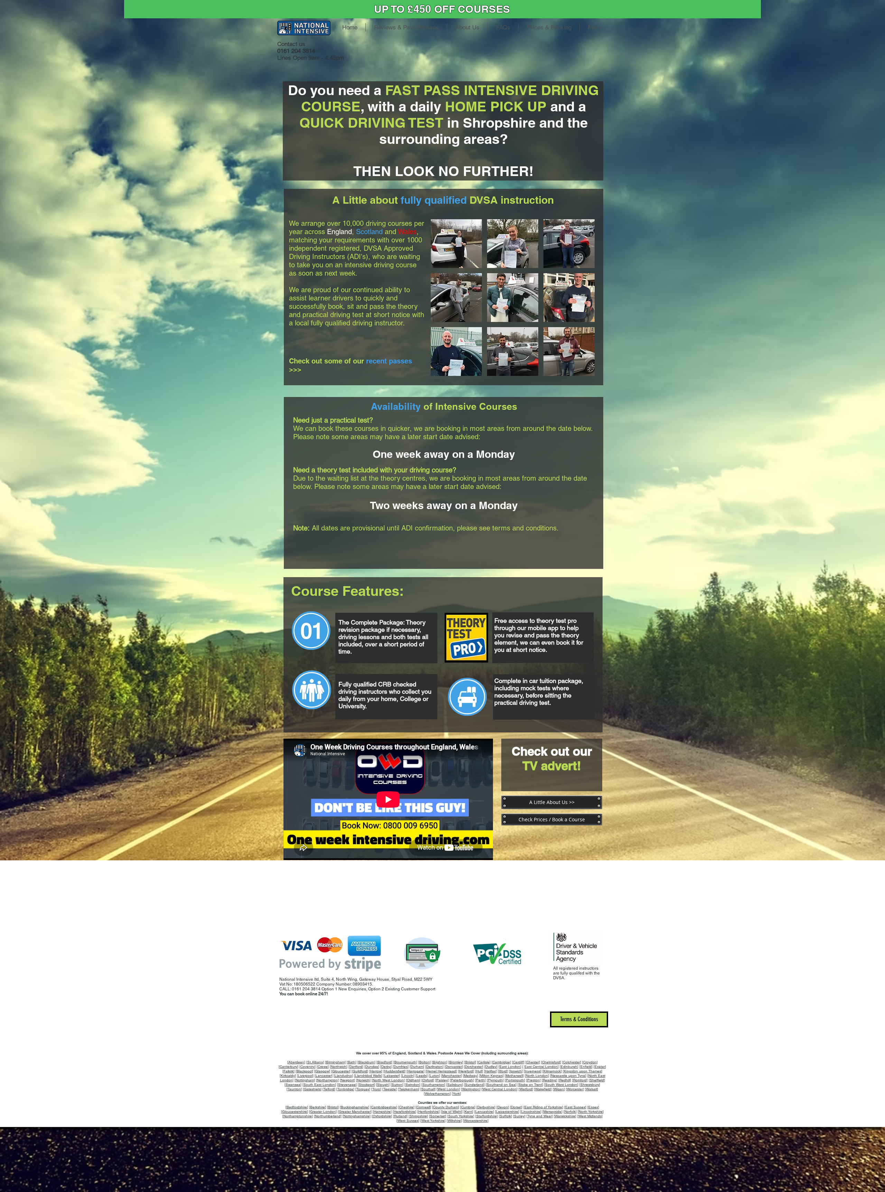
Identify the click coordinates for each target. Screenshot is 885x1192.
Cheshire (406, 1107)
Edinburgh (569, 1066)
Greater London (323, 1111)
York (456, 1093)
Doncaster (454, 1066)
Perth (480, 1080)
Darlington (434, 1066)
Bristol (470, 1062)
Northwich (338, 1066)
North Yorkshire (591, 1111)
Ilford (503, 1071)
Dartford (356, 1066)
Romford (580, 1080)
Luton (434, 1075)
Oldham (413, 1080)
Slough (383, 1084)
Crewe (323, 1066)
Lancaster (324, 1075)
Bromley (455, 1062)
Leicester (391, 1075)
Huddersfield (394, 1071)
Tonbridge (345, 1089)
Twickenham (408, 1089)
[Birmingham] (335, 1062)
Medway (470, 1075)
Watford (526, 1089)
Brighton (439, 1062)
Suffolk (505, 1116)
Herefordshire (404, 1111)
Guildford (360, 1071)
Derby (386, 1066)
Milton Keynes (491, 1075)
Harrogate (415, 1071)
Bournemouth (405, 1062)
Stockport (366, 1084)
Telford (329, 1089)
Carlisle (484, 1062)
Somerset (437, 1116)
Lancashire (484, 1111)
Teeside (389, 1089)
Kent (468, 1111)
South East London (319, 1084)
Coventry (307, 1066)
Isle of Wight (452, 1111)
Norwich (363, 1080)
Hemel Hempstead (441, 1071)
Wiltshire (454, 1120)
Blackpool (304, 1071)
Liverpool (305, 1075)
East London (510, 1066)
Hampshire (382, 1111)
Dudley (490, 1066)
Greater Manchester (355, 1111)
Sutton (397, 1084)
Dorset (516, 1107)
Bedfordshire (297, 1107)
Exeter (600, 1066)
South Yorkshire (460, 1116)
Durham (417, 1066)
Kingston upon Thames (582, 1071)
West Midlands (590, 1116)
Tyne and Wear (540, 1116)
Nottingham (305, 1080)
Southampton (433, 1084)
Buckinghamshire (354, 1107)
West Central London (499, 1089)
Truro (376, 1089)
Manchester (451, 1075)
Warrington (470, 1089)
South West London (561, 1084)
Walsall (591, 1089)
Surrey (519, 1116)
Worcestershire (475, 1120)
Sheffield (597, 1080)
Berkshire (317, 1107)
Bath (351, 1062)
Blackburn (366, 1062)
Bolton (424, 1062)
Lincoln (407, 1075)
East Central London (541, 1066)
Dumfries (401, 1066)
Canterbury (288, 1066)
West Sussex (408, 1120)
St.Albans (315, 1062)
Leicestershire (507, 1111)
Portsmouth (515, 1080)
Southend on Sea (501, 1084)
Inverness (532, 1071)
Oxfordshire (382, 1116)
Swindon (412, 1084)
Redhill (564, 1080)
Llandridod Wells (368, 1075)
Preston (533, 1080)
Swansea (293, 1084)
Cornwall (423, 1107)
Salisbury (454, 1084)
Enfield (585, 1066)
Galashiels (312, 1089)
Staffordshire (486, 1116)
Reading (549, 1080)
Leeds (422, 1075)
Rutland (400, 1116)
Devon (502, 1107)
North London (537, 1075)
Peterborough (462, 1080)
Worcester (575, 1089)
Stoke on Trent (530, 1084)
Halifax (490, 1071)
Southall (428, 1089)
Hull (479, 1071)
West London (448, 1089)
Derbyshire (485, 1107)
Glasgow (322, 1071)
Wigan (559, 1089)
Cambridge (501, 1062)
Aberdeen (296, 1062)
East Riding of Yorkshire (543, 1107)
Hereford (466, 1071)
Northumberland (328, 1116)
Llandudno (343, 1075)
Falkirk (288, 1071)
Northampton (327, 1080)
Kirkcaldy (288, 1075)
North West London (388, 1080)
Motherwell (514, 1075)
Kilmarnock (552, 1071)
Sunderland (474, 1084)
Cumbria (467, 1107)
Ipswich (516, 1071)
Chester (533, 1062)
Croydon (590, 1062)
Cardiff (518, 1062)
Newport (347, 1080)
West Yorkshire (433, 1120)
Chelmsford (551, 1062)
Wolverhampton (437, 1093)
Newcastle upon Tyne (568, 1075)
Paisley (442, 1080)
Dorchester (473, 1066)
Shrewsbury (589, 1084)
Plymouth (495, 1080)
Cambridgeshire (383, 1107)
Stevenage (347, 1084)
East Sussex (575, 1107)
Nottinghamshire (357, 1116)
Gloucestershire (294, 1111)
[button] (456, 243)
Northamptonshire (297, 1116)
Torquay (362, 1089)
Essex (593, 1107)
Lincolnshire (530, 1111)
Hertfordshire (428, 1111)
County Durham (445, 1107)
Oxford (427, 1080)
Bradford (384, 1062)
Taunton (294, 1089)
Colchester (571, 1062)
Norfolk (570, 1111)
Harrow (375, 1071)
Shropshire (418, 1116)
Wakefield (543, 1089)
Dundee (371, 1066)
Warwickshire (565, 1116)
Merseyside (552, 1111)
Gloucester (341, 1071)
